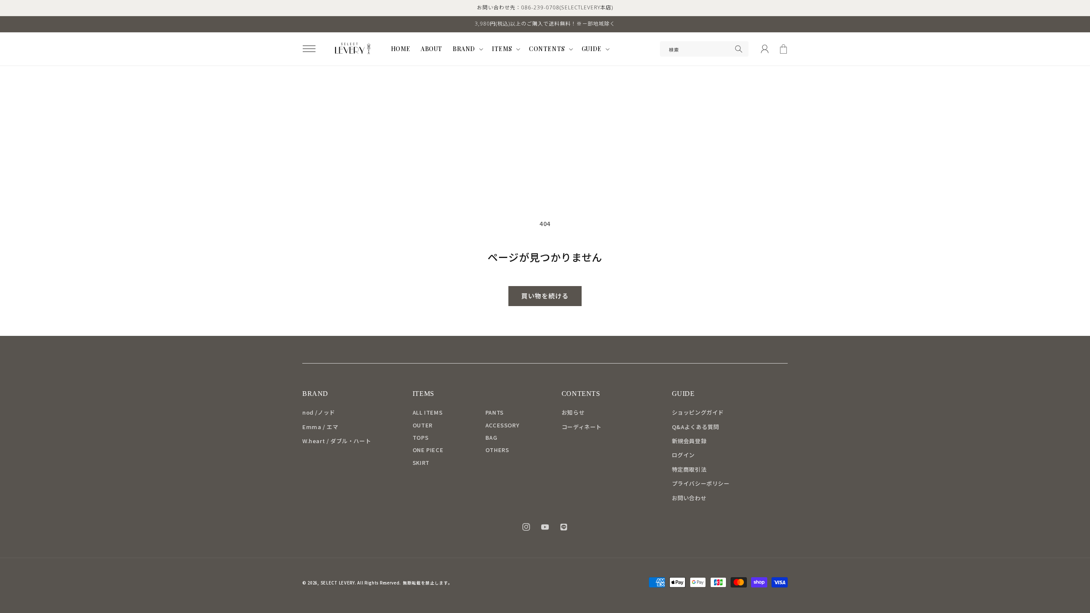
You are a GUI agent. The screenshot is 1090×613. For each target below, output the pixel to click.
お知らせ (573, 412)
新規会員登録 (689, 441)
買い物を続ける (545, 295)
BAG (491, 437)
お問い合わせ (689, 498)
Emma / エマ (320, 427)
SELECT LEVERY (338, 583)
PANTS (494, 412)
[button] (309, 49)
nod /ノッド (318, 412)
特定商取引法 (689, 469)
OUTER (423, 425)
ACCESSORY (502, 425)
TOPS (420, 437)
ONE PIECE (428, 450)
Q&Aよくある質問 (695, 427)
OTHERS (497, 450)
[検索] (738, 49)
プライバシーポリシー (701, 483)
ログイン (683, 455)
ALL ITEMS (427, 412)
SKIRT (421, 462)
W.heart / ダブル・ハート (336, 441)
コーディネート (582, 427)
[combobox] (704, 49)
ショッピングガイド (698, 412)
